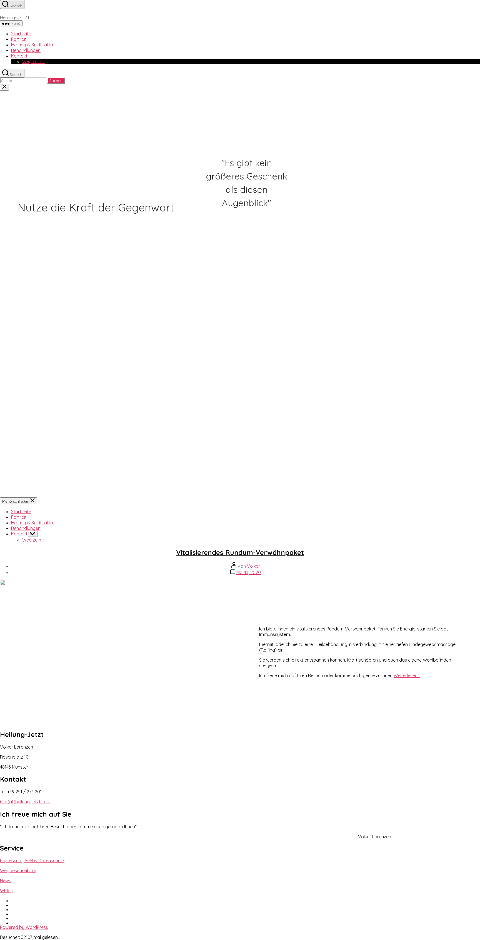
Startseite (21, 33)
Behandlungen (26, 50)
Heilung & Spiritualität (33, 45)
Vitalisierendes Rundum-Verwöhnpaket (240, 552)
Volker (253, 566)
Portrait (19, 39)
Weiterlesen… (407, 675)
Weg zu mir (33, 61)
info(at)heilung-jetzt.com (25, 801)
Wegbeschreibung (19, 870)
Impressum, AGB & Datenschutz (32, 860)
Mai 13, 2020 (248, 572)
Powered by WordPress (24, 927)
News (5, 880)
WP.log (6, 890)
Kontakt (19, 56)
